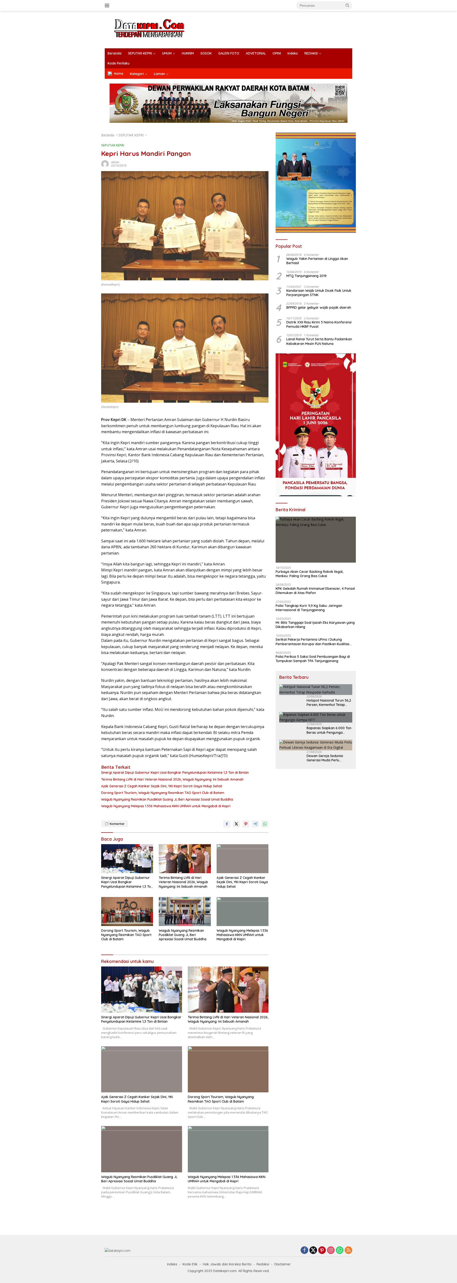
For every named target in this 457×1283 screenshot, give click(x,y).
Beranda (114, 53)
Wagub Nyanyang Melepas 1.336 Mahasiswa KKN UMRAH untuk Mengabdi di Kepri (165, 806)
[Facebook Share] (226, 823)
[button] (347, 5)
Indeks (293, 53)
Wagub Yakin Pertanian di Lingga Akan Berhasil (317, 261)
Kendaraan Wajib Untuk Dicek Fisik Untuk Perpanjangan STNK (318, 292)
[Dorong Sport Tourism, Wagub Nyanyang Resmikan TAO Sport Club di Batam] (127, 911)
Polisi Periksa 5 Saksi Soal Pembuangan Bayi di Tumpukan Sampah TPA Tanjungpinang (313, 658)
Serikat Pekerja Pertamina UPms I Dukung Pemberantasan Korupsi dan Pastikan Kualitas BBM (312, 641)
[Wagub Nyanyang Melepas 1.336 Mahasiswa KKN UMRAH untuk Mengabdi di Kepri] (242, 911)
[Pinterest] (322, 1250)
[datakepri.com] (155, 29)
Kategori (137, 74)
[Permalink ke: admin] (105, 163)
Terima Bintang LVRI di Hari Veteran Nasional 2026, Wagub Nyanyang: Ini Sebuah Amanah (172, 779)
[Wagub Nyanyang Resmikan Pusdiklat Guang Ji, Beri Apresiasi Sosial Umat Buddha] (185, 911)
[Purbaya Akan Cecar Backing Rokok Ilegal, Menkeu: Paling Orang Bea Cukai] (316, 540)
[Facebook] (304, 1250)
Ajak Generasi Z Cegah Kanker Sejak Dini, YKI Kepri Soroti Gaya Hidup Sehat (161, 786)
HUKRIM (188, 53)
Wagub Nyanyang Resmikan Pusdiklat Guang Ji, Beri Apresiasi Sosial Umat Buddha (167, 799)
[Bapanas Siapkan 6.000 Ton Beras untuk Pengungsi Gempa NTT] (315, 717)
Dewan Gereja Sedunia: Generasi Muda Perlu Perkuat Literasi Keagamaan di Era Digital (329, 757)
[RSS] (348, 1250)
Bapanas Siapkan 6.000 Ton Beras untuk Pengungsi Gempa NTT (329, 730)
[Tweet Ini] (236, 823)
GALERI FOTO (228, 53)
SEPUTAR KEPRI (140, 53)
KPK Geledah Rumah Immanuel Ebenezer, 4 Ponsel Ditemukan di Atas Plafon (315, 590)
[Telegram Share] (255, 823)
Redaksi (263, 1264)
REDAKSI (311, 53)
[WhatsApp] (339, 1250)
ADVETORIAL (256, 53)
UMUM (167, 53)
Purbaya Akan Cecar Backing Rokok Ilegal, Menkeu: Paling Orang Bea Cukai (309, 574)
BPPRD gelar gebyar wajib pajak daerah (318, 307)
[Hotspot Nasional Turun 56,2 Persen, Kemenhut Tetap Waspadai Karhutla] (315, 689)
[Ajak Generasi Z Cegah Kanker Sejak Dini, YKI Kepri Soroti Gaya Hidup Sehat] (242, 858)
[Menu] (108, 5)
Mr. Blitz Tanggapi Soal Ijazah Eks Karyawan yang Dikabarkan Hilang (315, 624)
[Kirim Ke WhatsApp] (264, 823)
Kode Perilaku (118, 63)
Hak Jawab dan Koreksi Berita (227, 1264)
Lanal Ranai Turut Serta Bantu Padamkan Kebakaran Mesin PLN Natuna (319, 341)
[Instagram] (331, 1250)
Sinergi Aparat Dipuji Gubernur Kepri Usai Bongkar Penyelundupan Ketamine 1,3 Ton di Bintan (175, 772)
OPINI (277, 53)
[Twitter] (313, 1250)
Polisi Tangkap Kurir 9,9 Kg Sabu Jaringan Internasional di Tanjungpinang (309, 607)
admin (115, 162)
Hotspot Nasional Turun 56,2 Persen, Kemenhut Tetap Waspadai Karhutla (329, 702)
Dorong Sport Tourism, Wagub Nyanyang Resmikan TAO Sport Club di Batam (162, 793)
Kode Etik (190, 1264)
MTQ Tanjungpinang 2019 (306, 275)
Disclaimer (282, 1264)
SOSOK (206, 53)
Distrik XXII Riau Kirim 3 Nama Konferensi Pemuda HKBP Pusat (319, 324)
